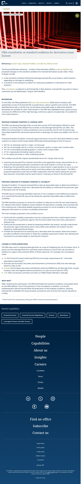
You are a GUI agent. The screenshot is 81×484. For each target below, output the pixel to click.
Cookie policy (40, 452)
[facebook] (34, 406)
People (24, 3)
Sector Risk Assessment (40, 102)
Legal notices (40, 443)
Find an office (40, 419)
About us (41, 3)
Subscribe (40, 426)
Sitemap (39, 465)
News (40, 376)
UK (5, 258)
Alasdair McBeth (29, 63)
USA (5, 273)
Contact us (40, 433)
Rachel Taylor (16, 63)
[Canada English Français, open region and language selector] (76, 3)
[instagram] (53, 399)
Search (70, 3)
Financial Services (10, 315)
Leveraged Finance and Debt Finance (17, 321)
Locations (40, 370)
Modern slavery (40, 456)
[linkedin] (28, 399)
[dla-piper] (8, 3)
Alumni (40, 388)
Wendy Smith (52, 63)
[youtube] (47, 406)
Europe (7, 268)
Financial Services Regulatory (32, 315)
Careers (56, 3)
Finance (51, 315)
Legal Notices (51, 472)
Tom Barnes (41, 63)
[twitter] (40, 399)
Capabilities (32, 3)
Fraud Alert (40, 460)
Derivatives (64, 315)
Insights (49, 3)
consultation (10, 89)
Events (40, 382)
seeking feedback (63, 69)
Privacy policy (41, 447)
